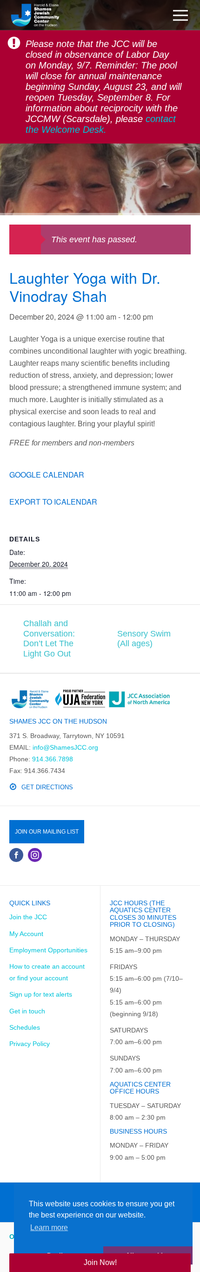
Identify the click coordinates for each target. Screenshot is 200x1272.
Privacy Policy (29, 1043)
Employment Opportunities (48, 950)
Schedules (24, 1027)
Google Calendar (46, 474)
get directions (47, 787)
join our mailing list (47, 831)
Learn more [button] (49, 1227)
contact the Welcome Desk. (101, 124)
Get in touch (27, 1011)
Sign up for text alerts (40, 994)
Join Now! (100, 1262)
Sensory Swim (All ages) (144, 639)
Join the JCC (28, 917)
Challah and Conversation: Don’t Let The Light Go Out (49, 638)
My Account (26, 933)
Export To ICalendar (53, 501)
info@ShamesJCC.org (65, 747)
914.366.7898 (52, 759)
